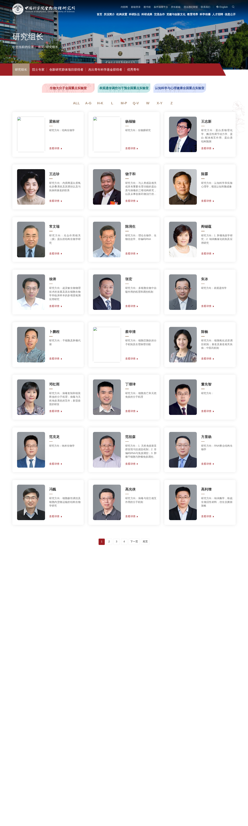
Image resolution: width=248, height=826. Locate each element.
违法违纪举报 (191, 7)
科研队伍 (134, 14)
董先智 (206, 384)
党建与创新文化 (176, 14)
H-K (100, 103)
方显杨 (206, 437)
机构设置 (121, 14)
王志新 (206, 121)
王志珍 (54, 174)
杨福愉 (130, 121)
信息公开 (230, 14)
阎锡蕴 (206, 226)
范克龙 (54, 437)
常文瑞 (54, 226)
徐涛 (52, 279)
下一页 (134, 541)
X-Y (159, 103)
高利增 (206, 489)
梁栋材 (54, 121)
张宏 (128, 279)
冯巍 (52, 489)
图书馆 (147, 7)
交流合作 (159, 14)
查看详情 (54, 148)
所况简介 (109, 14)
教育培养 (192, 14)
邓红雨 (54, 384)
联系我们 (205, 7)
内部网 (124, 7)
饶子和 (130, 174)
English (223, 7)
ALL (76, 103)
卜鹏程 (54, 332)
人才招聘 (217, 14)
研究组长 (52, 47)
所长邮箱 (175, 7)
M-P (124, 103)
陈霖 (204, 174)
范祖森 (130, 437)
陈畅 (204, 332)
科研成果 (146, 14)
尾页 (145, 541)
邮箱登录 (136, 7)
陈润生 (130, 226)
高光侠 (130, 489)
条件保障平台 (161, 7)
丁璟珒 (130, 384)
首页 (99, 14)
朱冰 (204, 279)
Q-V (136, 103)
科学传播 (205, 14)
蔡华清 (130, 332)
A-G (88, 103)
